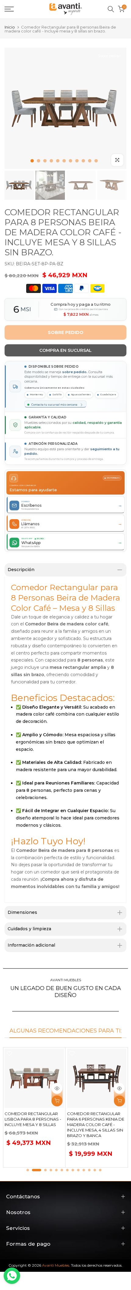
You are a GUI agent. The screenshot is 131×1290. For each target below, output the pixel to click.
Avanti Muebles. (56, 1265)
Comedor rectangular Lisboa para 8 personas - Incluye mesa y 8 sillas (33, 1119)
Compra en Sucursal (65, 350)
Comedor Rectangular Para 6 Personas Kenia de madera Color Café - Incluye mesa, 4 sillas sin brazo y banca (95, 1124)
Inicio (10, 27)
